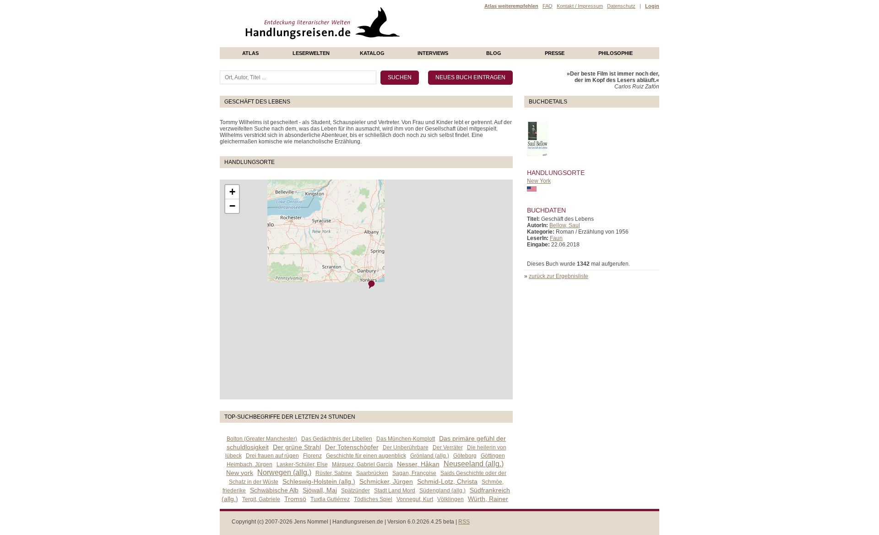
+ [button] (232, 191)
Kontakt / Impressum (580, 6)
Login (652, 6)
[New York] (371, 284)
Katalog (372, 53)
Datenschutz (621, 6)
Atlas (250, 53)
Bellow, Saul (564, 225)
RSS (464, 522)
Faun (556, 238)
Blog (493, 53)
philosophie (615, 53)
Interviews (433, 53)
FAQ (548, 6)
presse (554, 53)
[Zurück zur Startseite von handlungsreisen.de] (389, 44)
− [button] (232, 206)
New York (539, 181)
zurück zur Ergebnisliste (558, 276)
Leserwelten (311, 53)
